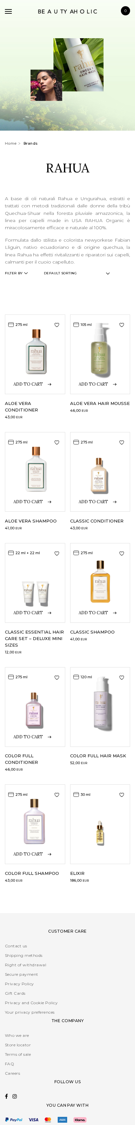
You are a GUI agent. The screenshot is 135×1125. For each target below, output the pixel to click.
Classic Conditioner (97, 520)
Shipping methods (24, 955)
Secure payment (21, 974)
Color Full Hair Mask (98, 755)
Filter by (14, 273)
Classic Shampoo (92, 632)
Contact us (16, 945)
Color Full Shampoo (32, 873)
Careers (12, 1073)
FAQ (9, 1063)
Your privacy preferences (30, 1012)
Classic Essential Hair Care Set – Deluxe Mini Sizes (34, 638)
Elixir (77, 873)
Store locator (18, 1044)
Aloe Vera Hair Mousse (100, 403)
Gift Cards (15, 993)
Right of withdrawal (25, 964)
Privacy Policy (19, 983)
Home (11, 143)
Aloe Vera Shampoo (31, 520)
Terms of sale (18, 1054)
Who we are (17, 1035)
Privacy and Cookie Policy (31, 1002)
